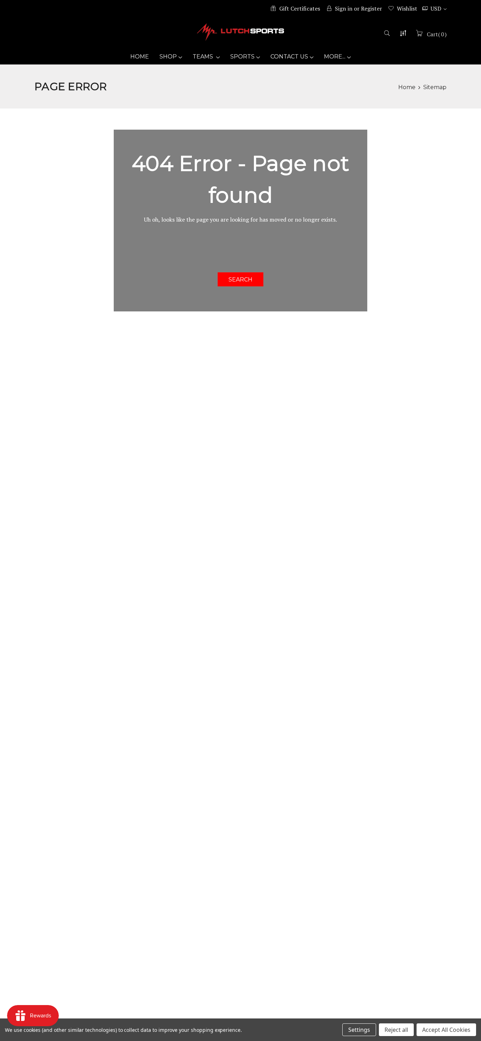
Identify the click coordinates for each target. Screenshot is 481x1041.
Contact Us (289, 56)
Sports (242, 56)
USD (437, 8)
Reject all (396, 1030)
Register (371, 8)
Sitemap (434, 87)
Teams (203, 56)
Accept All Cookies (446, 1030)
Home (139, 56)
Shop (168, 56)
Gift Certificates (299, 8)
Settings (359, 1030)
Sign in (343, 8)
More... (334, 56)
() (436, 34)
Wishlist (407, 8)
